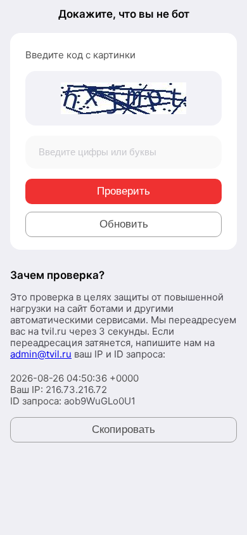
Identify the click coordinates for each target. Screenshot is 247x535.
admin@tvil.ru (41, 354)
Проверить (123, 191)
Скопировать (123, 429)
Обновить (123, 224)
